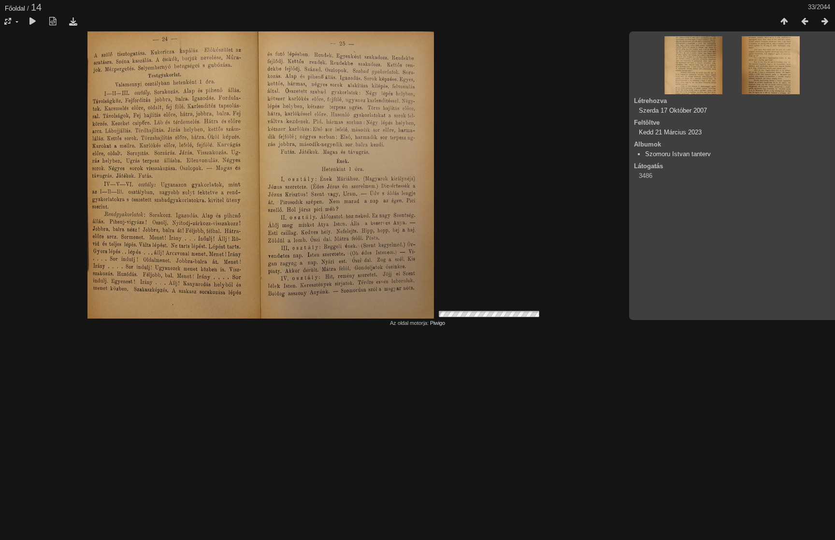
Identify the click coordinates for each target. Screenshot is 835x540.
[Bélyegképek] (784, 22)
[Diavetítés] (32, 22)
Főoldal (15, 8)
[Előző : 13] (804, 22)
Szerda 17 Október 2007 (673, 110)
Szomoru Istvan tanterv (678, 154)
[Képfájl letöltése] (73, 22)
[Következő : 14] (825, 22)
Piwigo (437, 323)
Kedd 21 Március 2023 (670, 132)
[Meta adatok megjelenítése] (53, 22)
